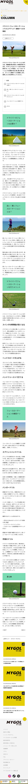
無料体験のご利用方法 (8, 743)
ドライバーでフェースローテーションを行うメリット (15, 95)
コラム (5, 751)
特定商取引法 (6, 762)
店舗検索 (5, 748)
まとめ (8, 106)
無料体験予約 (6, 740)
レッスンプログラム (8, 735)
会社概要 (5, 765)
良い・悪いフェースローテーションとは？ (15, 90)
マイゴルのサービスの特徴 (10, 737)
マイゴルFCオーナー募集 (9, 770)
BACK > (23, 630)
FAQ (4, 757)
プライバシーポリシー (8, 759)
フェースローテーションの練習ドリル (15, 101)
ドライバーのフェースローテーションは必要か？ (15, 84)
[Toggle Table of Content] (5, 80)
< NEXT (5, 630)
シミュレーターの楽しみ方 (10, 746)
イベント (5, 729)
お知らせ (5, 754)
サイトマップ (6, 768)
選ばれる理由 (6, 732)
